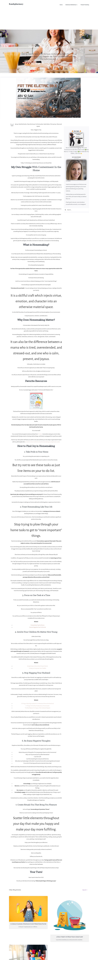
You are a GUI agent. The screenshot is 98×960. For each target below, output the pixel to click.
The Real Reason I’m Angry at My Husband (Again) (37, 708)
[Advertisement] (49, 19)
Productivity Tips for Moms (37, 625)
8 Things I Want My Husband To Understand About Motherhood (37, 703)
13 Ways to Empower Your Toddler (37, 668)
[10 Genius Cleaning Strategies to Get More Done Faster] (28, 909)
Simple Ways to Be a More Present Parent (37, 666)
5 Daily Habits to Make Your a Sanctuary (69, 937)
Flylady (40, 434)
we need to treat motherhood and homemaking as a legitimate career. (42, 441)
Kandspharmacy (16, 4)
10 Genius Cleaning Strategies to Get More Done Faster (28, 924)
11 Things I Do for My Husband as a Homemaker (37, 705)
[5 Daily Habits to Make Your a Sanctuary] (69, 915)
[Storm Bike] (48, 78)
